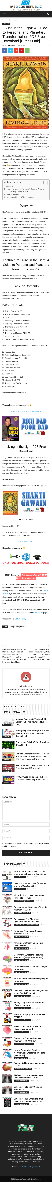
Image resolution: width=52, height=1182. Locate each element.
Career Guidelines (20, 877)
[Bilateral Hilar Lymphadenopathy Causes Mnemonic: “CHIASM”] (7, 1078)
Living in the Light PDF (17, 627)
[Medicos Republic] (26, 5)
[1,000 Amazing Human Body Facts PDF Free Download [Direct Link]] (8, 780)
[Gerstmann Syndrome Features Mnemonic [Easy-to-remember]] (7, 958)
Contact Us (38, 613)
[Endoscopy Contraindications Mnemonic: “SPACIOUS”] (7, 1042)
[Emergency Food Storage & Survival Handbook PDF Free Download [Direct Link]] (8, 733)
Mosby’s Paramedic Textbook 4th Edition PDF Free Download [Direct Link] (31, 722)
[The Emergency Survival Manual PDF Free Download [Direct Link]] (8, 768)
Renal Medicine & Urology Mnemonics (26, 924)
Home (4, 20)
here (38, 1161)
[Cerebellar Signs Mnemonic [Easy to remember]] (7, 970)
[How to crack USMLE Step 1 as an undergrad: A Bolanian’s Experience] (7, 875)
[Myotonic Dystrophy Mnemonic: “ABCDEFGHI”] (7, 946)
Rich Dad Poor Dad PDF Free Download (26, 411)
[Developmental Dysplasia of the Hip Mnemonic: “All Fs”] (7, 910)
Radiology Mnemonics (21, 1080)
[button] (48, 14)
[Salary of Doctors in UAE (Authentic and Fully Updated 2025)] (7, 887)
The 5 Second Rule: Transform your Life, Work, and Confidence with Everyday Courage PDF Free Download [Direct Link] (39, 654)
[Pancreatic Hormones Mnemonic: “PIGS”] (7, 1066)
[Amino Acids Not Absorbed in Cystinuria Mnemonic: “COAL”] (7, 922)
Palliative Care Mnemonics (23, 996)
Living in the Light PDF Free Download (20, 197)
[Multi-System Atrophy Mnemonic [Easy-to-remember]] (7, 1030)
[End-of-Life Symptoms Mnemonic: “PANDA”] (7, 1018)
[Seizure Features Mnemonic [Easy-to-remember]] (7, 982)
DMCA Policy (20, 619)
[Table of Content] (45, 183)
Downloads (13, 20)
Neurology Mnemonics (22, 936)
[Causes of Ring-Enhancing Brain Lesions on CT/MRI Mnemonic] (7, 1102)
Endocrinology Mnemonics (23, 1068)
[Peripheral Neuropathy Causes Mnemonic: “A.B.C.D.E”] (7, 934)
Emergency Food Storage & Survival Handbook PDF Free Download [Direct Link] (32, 733)
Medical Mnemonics (21, 1058)
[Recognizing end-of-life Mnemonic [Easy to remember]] (7, 1006)
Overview (9, 186)
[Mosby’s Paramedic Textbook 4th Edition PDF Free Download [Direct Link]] (8, 722)
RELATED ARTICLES (14, 706)
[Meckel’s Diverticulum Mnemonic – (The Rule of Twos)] (7, 899)
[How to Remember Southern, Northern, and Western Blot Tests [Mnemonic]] (7, 1053)
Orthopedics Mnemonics (22, 913)
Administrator (10, 45)
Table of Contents (12, 194)
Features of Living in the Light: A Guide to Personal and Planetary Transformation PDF (25, 190)
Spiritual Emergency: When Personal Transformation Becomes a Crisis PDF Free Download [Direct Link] (32, 756)
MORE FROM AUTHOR (15, 712)
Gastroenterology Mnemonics (24, 901)
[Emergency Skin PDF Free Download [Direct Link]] (8, 745)
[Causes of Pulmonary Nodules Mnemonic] (7, 1090)
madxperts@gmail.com (31, 1166)
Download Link (26, 542)
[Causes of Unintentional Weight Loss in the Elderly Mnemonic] (7, 994)
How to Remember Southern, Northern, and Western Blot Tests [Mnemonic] (29, 1053)
